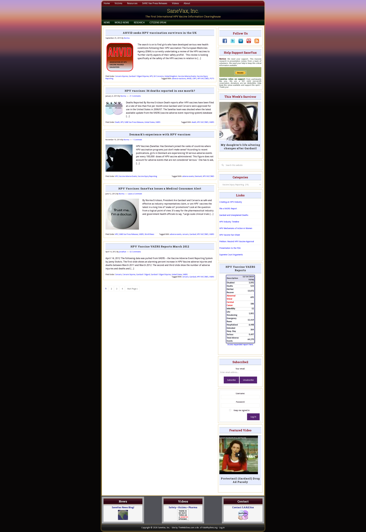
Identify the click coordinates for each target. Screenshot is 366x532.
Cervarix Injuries (121, 76)
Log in (222, 527)
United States (149, 122)
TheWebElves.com (186, 527)
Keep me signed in (242, 410)
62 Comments (135, 252)
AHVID (189, 79)
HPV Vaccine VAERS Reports (240, 268)
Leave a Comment (135, 194)
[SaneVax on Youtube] (247, 42)
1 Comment (137, 140)
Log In (253, 417)
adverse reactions (179, 79)
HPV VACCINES (203, 79)
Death (117, 122)
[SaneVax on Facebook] (224, 42)
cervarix (185, 234)
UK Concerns (159, 76)
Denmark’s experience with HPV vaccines (159, 134)
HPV (151, 76)
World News (149, 234)
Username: (240, 393)
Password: (240, 402)
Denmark (198, 176)
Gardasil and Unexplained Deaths (233, 215)
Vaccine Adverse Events (187, 76)
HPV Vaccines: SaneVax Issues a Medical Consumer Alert (159, 188)
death (194, 122)
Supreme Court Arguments (231, 254)
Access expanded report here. (240, 344)
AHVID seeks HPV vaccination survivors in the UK (160, 32)
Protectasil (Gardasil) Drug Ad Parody (240, 480)
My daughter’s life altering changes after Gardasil (240, 146)
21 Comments (135, 96)
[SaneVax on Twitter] (231, 42)
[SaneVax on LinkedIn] (239, 42)
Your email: (240, 369)
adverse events (188, 176)
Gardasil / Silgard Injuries (139, 76)
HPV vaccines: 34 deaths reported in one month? (160, 90)
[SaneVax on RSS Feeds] (255, 42)
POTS (212, 79)
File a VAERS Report (228, 208)
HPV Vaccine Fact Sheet (229, 235)
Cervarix (118, 275)
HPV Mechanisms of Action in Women (235, 228)
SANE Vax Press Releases (134, 122)
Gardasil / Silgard (143, 275)
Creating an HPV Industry (230, 202)
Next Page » (132, 288)
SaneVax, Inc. (183, 10)
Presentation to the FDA (230, 248)
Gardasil (192, 234)
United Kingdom (171, 76)
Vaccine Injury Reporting (147, 176)
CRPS (194, 79)
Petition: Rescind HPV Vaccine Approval (236, 241)
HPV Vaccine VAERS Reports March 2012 (160, 246)
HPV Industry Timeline (229, 222)
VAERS (158, 122)
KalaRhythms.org (209, 527)
